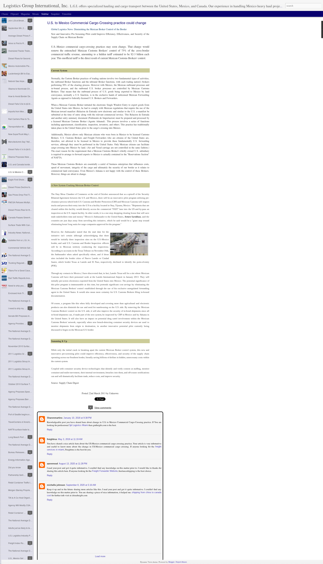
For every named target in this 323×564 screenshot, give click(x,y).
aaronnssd (52, 463)
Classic (5, 13)
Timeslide (66, 13)
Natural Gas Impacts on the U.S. (22, 81)
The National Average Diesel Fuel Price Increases (31, 520)
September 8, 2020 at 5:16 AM (81, 484)
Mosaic (35, 13)
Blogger (171, 562)
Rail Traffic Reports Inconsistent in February (28, 278)
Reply (49, 429)
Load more (100, 556)
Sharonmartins (54, 417)
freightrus (52, 439)
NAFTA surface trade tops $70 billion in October (29, 429)
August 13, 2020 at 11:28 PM (73, 463)
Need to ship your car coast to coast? (25, 285)
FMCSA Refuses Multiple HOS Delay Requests (29, 202)
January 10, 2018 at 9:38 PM (77, 417)
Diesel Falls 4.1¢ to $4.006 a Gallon (24, 149)
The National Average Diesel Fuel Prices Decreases (32, 300)
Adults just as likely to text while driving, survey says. (32, 527)
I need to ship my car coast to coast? (24, 308)
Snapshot (55, 13)
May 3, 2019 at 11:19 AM (70, 439)
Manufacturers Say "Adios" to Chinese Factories (30, 141)
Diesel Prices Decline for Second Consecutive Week (32, 187)
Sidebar (45, 13)
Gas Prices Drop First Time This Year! (25, 194)
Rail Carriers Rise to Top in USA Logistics (27, 118)
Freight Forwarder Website (104, 470)
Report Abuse (181, 562)
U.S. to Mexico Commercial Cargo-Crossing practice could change (96, 22)
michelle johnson (56, 484)
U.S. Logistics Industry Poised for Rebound (27, 535)
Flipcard (15, 13)
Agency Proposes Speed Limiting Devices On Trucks (32, 391)
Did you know (14, 467)
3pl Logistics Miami (78, 425)
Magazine (25, 13)
